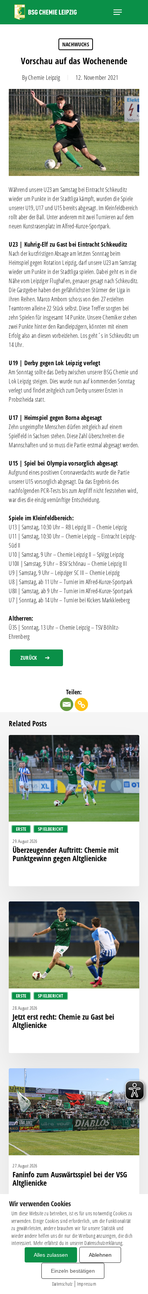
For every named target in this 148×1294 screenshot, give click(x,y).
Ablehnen (100, 1255)
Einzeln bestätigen (73, 1271)
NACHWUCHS (75, 44)
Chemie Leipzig (44, 77)
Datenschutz (62, 1283)
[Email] (66, 704)
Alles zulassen (51, 1255)
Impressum (86, 1283)
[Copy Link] (81, 704)
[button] (117, 12)
